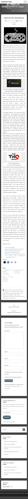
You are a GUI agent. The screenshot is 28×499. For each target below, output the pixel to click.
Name (6, 351)
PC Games (13, 291)
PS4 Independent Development (13, 250)
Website (7, 365)
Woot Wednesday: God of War (11, 451)
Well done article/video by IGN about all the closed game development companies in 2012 (15, 255)
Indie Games (15, 290)
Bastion (11, 201)
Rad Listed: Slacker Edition (10, 441)
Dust (7, 201)
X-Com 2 (6, 454)
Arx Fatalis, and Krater (18, 270)
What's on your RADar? (9, 470)
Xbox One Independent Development (15, 249)
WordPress (17, 493)
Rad (19, 20)
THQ (21, 293)
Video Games (12, 298)
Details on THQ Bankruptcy (12, 252)
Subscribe (6, 417)
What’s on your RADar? (9, 444)
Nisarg (26, 493)
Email (6, 358)
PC (9, 291)
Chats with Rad (6, 2)
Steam (18, 291)
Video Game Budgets (8, 294)
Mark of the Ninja (20, 201)
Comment (7, 330)
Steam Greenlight (10, 247)
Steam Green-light (14, 293)
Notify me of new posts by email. (14, 377)
